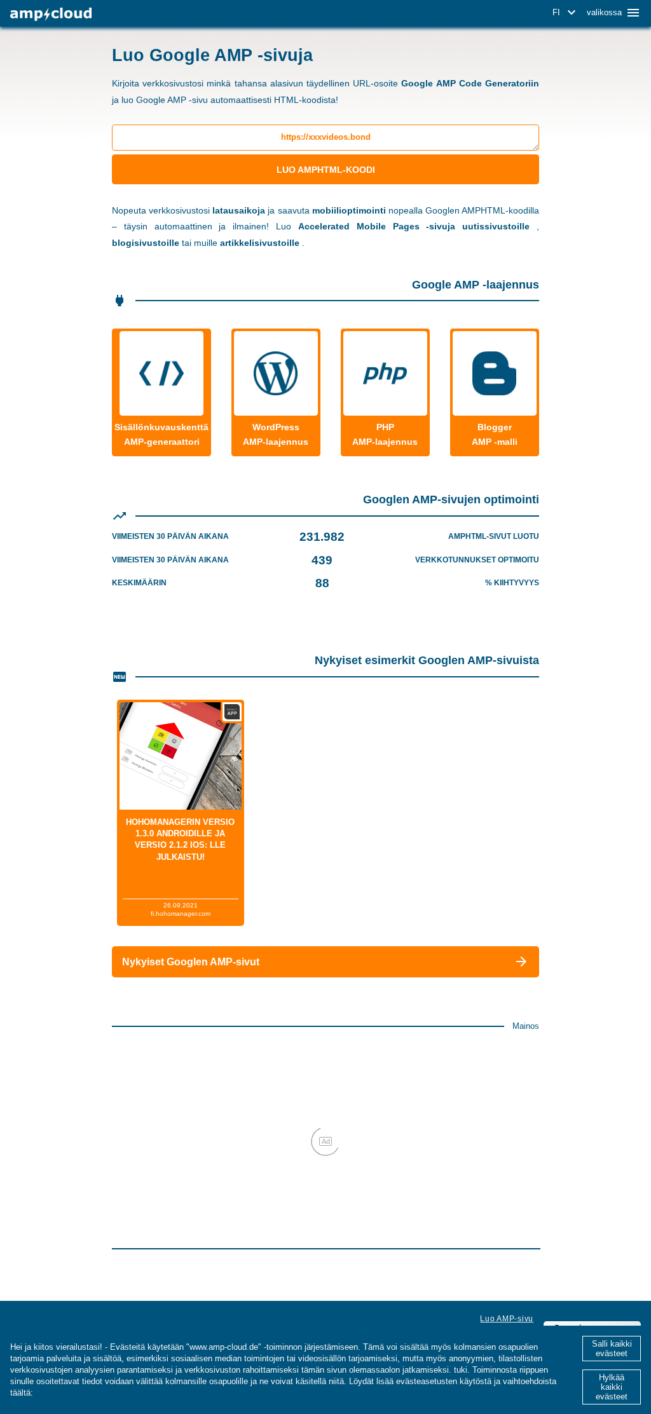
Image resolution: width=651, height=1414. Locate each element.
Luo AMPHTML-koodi (326, 170)
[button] (566, 12)
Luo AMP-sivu (506, 1318)
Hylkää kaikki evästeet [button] (611, 1387)
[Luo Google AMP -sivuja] (51, 14)
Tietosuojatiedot (67, 1392)
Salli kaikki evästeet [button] (612, 1348)
